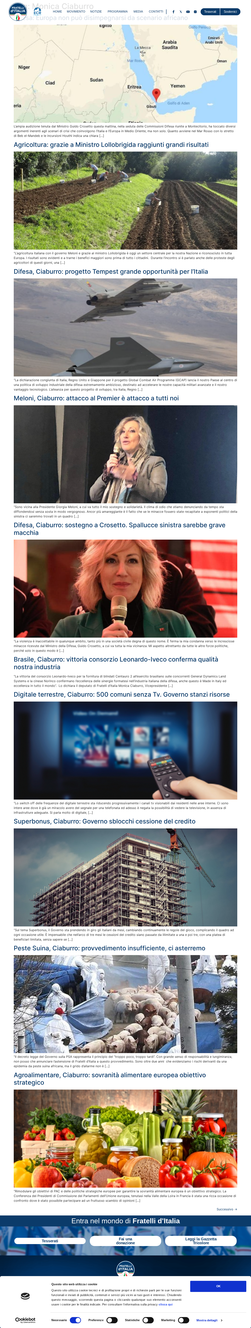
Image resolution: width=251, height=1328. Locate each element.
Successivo (227, 1209)
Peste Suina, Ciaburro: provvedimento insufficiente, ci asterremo (109, 948)
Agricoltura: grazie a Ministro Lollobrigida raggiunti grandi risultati (111, 144)
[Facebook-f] (173, 12)
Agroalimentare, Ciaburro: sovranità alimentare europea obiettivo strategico (110, 1078)
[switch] (112, 1320)
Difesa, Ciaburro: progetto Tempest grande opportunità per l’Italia (111, 271)
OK (218, 1286)
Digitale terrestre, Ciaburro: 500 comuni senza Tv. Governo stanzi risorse (122, 694)
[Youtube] (188, 12)
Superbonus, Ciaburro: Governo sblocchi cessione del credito (105, 821)
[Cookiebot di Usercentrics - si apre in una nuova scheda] (25, 1320)
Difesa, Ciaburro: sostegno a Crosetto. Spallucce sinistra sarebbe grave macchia (120, 528)
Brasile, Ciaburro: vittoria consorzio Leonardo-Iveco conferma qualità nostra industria (116, 663)
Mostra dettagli (206, 1320)
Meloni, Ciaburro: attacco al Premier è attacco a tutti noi (96, 398)
